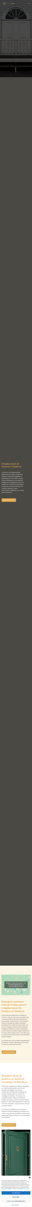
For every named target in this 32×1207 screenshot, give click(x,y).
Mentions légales (15, 1204)
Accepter (16, 1193)
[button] (29, 1177)
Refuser (16, 1197)
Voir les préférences (16, 1201)
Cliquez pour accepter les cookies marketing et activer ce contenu (16, 984)
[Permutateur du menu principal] (28, 3)
